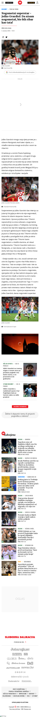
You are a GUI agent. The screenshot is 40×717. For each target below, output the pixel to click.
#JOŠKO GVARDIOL (20, 406)
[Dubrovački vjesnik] (20, 677)
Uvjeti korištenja (19, 689)
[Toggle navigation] (2, 2)
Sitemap (35, 696)
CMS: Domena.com (26, 709)
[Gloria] (30, 658)
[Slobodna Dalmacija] (20, 3)
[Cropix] (20, 672)
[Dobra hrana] (18, 663)
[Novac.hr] (27, 667)
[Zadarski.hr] (14, 681)
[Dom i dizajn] (30, 663)
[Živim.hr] (22, 658)
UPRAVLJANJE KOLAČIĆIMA (20, 702)
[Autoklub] (13, 667)
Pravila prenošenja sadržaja (19, 691)
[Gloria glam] (8, 663)
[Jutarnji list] (20, 649)
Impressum (22, 694)
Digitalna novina (19, 696)
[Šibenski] (26, 681)
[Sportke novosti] (25, 654)
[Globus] (12, 658)
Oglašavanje (6, 696)
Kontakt (32, 694)
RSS (28, 696)
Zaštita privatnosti (10, 694)
